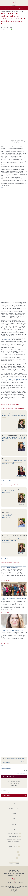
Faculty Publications (14, 781)
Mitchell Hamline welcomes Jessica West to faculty (13, 598)
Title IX (14, 860)
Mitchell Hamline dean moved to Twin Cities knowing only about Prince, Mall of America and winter (13, 438)
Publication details (6, 492)
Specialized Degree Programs (14, 839)
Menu (7, 8)
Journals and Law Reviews (14, 841)
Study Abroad (14, 843)
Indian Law (12, 761)
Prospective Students (14, 808)
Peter (21, 428)
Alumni (14, 813)
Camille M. (21, 451)
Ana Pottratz (21, 475)
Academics (14, 805)
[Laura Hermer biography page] (21, 501)
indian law (12, 758)
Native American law (7, 762)
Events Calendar (6, 795)
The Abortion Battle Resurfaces (10, 491)
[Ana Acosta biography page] (21, 474)
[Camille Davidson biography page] (21, 450)
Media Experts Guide (14, 783)
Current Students (14, 824)
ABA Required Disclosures (14, 863)
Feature (8, 758)
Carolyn (21, 527)
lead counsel (7, 339)
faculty (14, 759)
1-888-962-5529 (11, 875)
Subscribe (14, 785)
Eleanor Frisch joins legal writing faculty (12, 630)
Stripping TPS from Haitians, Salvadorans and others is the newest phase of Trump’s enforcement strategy (14, 462)
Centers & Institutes (12, 846)
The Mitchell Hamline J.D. (12, 833)
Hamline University (15, 887)
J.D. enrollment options (12, 836)
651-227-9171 (17, 875)
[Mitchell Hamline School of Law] (14, 3)
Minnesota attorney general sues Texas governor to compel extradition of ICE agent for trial (14, 415)
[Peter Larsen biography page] (21, 427)
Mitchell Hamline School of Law (12, 886)
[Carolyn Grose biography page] (21, 526)
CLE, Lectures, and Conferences (14, 779)
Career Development (14, 827)
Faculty (14, 810)
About (14, 803)
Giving (14, 818)
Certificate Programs (14, 849)
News (16, 758)
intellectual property (19, 761)
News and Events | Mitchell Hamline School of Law (12, 11)
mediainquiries (5, 792)
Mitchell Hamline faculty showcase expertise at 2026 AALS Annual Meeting (13, 566)
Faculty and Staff (14, 829)
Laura (21, 503)
